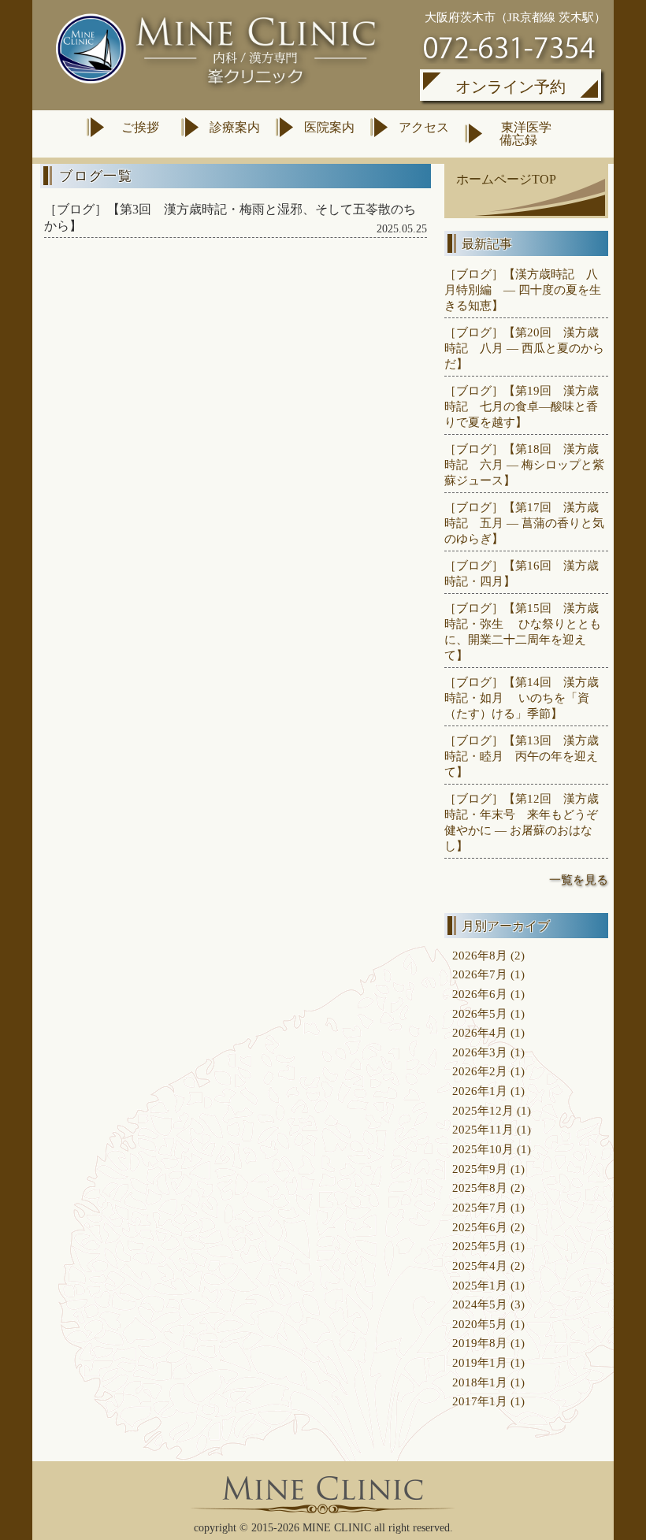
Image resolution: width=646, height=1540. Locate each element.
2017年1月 (479, 1401)
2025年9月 (479, 1168)
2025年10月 (483, 1149)
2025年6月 (479, 1227)
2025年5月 (479, 1245)
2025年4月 (479, 1265)
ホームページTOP (506, 179)
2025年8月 (479, 1187)
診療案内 (235, 127)
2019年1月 (479, 1362)
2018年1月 (479, 1382)
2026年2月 (479, 1071)
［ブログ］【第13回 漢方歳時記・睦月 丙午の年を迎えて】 (521, 755)
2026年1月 (479, 1090)
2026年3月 (479, 1052)
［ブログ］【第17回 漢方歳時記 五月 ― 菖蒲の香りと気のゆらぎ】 (524, 522)
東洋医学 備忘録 (522, 133)
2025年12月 (483, 1110)
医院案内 (329, 127)
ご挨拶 (140, 127)
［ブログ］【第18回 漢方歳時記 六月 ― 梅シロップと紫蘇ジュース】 (524, 464)
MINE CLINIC (337, 1528)
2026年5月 (479, 1013)
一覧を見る (578, 879)
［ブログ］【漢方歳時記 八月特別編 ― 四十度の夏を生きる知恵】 (522, 289)
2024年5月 (479, 1304)
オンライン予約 (510, 86)
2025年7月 (479, 1207)
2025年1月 (479, 1285)
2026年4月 (479, 1032)
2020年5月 (479, 1323)
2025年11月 (483, 1129)
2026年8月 (479, 955)
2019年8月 (479, 1342)
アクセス (424, 127)
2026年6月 (479, 993)
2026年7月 (479, 974)
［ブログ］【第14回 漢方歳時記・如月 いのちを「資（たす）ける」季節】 (521, 697)
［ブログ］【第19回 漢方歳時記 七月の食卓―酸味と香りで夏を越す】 (521, 406)
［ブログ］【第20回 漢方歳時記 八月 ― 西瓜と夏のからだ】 (524, 347)
